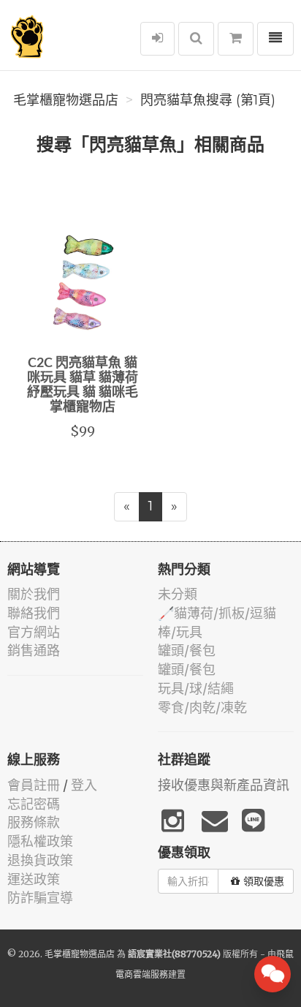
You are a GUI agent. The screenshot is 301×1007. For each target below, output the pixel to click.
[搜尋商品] (196, 39)
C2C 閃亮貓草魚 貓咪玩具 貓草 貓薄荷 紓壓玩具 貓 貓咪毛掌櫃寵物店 (82, 385)
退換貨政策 (40, 860)
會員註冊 (33, 785)
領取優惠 (263, 881)
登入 (84, 785)
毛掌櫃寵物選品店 (65, 100)
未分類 (177, 594)
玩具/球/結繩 (196, 688)
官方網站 (33, 632)
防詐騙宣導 (40, 897)
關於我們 (33, 594)
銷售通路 (33, 650)
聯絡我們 (33, 613)
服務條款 (33, 822)
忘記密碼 (33, 804)
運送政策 (33, 879)
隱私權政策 (40, 841)
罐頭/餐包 (187, 650)
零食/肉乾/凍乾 (202, 707)
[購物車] (236, 39)
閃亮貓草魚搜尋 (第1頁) (207, 100)
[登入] (157, 39)
